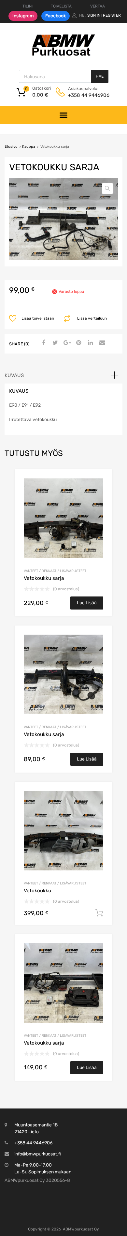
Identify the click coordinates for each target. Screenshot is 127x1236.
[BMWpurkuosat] (63, 55)
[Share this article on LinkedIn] (89, 343)
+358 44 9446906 (84, 95)
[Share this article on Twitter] (54, 343)
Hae (100, 76)
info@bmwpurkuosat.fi (37, 1154)
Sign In (93, 15)
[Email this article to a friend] (101, 343)
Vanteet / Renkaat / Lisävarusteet (55, 571)
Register (112, 15)
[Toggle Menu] (63, 115)
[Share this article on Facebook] (42, 343)
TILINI (27, 6)
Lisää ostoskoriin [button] (99, 913)
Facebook (55, 16)
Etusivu (11, 146)
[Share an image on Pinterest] (78, 343)
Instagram (23, 16)
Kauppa (28, 146)
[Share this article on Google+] (66, 343)
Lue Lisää (87, 603)
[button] (107, 188)
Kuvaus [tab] (14, 375)
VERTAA (97, 6)
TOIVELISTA (61, 6)
